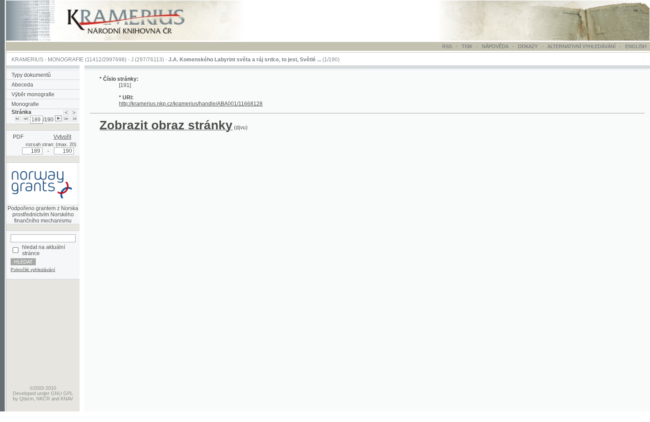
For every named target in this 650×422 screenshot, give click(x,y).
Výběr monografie (32, 94)
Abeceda (22, 85)
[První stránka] (18, 120)
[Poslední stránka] (74, 120)
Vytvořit (62, 137)
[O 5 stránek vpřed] (66, 120)
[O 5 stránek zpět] (26, 120)
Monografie (25, 104)
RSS (447, 46)
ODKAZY (528, 46)
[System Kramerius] (135, 39)
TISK (468, 46)
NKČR (43, 398)
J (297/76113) (147, 60)
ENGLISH (635, 46)
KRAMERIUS (27, 60)
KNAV (67, 398)
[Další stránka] (74, 112)
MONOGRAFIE (66, 60)
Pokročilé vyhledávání (33, 269)
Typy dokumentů (31, 75)
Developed (24, 393)
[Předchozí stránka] (66, 112)
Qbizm (26, 398)
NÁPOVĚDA (495, 46)
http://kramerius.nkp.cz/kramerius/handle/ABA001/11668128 (191, 104)
